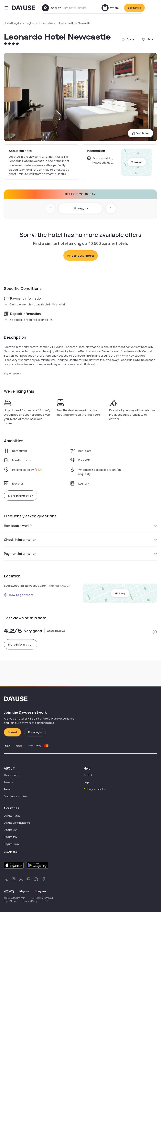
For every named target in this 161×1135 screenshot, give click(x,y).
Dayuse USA (10, 830)
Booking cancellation (95, 789)
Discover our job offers (15, 796)
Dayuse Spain (11, 844)
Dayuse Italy (10, 837)
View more (11, 373)
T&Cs (46, 901)
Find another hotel (80, 255)
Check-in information (20, 539)
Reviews (8, 782)
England (31, 23)
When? (83, 208)
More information (20, 496)
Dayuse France (12, 815)
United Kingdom (13, 23)
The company (11, 775)
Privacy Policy (30, 901)
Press (7, 789)
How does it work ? (18, 526)
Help (86, 782)
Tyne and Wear (47, 23)
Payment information (20, 553)
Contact (88, 775)
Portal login (35, 732)
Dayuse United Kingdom (17, 822)
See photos (142, 133)
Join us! (12, 732)
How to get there (21, 595)
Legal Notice (10, 901)
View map (136, 162)
